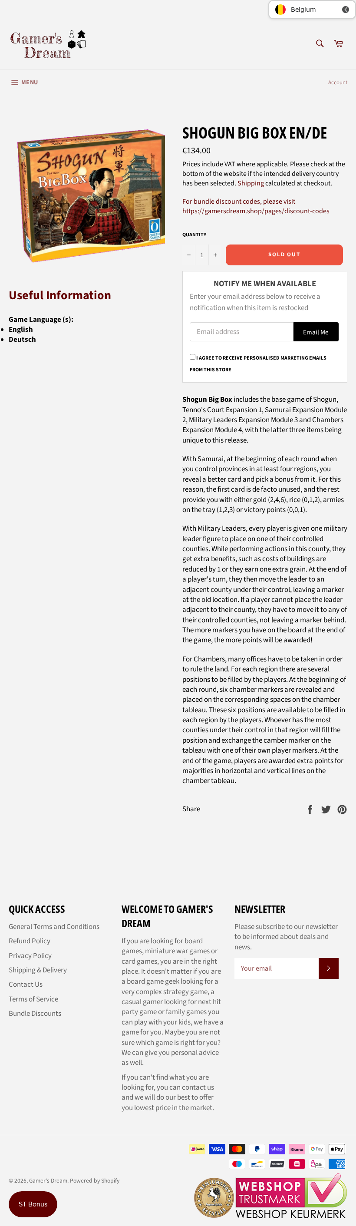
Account (337, 82)
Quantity (194, 234)
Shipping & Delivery (38, 970)
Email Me (316, 332)
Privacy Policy (30, 956)
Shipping (250, 183)
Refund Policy (29, 941)
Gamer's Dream (48, 1180)
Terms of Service (33, 999)
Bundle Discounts (35, 1013)
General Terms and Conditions (54, 927)
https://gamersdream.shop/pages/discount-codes (256, 211)
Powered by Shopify (94, 1180)
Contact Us (26, 984)
